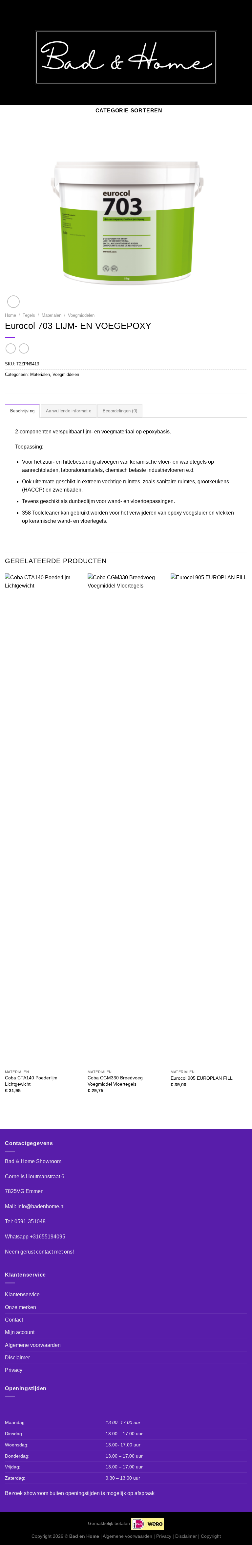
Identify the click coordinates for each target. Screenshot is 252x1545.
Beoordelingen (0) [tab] (120, 411)
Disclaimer (17, 1357)
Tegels (29, 315)
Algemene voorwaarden (33, 1345)
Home (10, 315)
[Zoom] (13, 301)
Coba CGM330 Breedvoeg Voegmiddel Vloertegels (115, 1081)
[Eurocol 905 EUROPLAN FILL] (209, 819)
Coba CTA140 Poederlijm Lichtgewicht (31, 1081)
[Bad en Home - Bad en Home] (126, 57)
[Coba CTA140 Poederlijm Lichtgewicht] (43, 819)
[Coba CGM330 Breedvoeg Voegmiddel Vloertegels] (126, 819)
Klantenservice (22, 1294)
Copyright (211, 1536)
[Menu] (9, 58)
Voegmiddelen (81, 315)
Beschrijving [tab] (22, 411)
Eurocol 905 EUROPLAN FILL (202, 1078)
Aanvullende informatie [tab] (68, 411)
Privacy (13, 1370)
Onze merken (20, 1307)
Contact (14, 1320)
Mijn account (19, 1332)
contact (44, 1252)
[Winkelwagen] (241, 57)
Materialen (51, 315)
